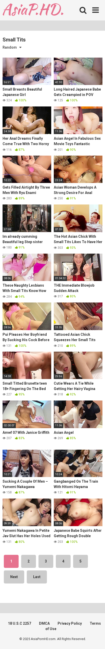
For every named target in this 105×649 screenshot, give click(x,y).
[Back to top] (95, 638)
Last (37, 577)
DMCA (44, 623)
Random (10, 47)
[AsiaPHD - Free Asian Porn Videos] (33, 10)
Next (14, 577)
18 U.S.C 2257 (19, 623)
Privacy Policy (70, 623)
